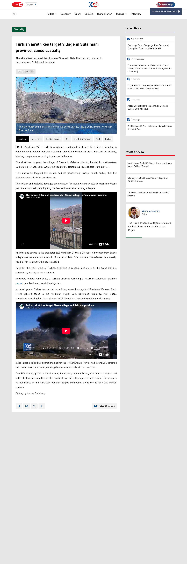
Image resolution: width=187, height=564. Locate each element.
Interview (136, 14)
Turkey (108, 139)
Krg (67, 139)
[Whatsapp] (26, 406)
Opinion (89, 14)
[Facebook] (42, 406)
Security (19, 29)
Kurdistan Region (82, 139)
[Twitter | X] (34, 406)
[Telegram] (19, 406)
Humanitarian (104, 14)
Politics (50, 14)
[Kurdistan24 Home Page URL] (93, 5)
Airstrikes (36, 139)
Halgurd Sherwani (107, 406)
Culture (120, 14)
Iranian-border (53, 139)
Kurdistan (22, 139)
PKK (98, 139)
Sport (78, 14)
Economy (66, 14)
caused (19, 283)
